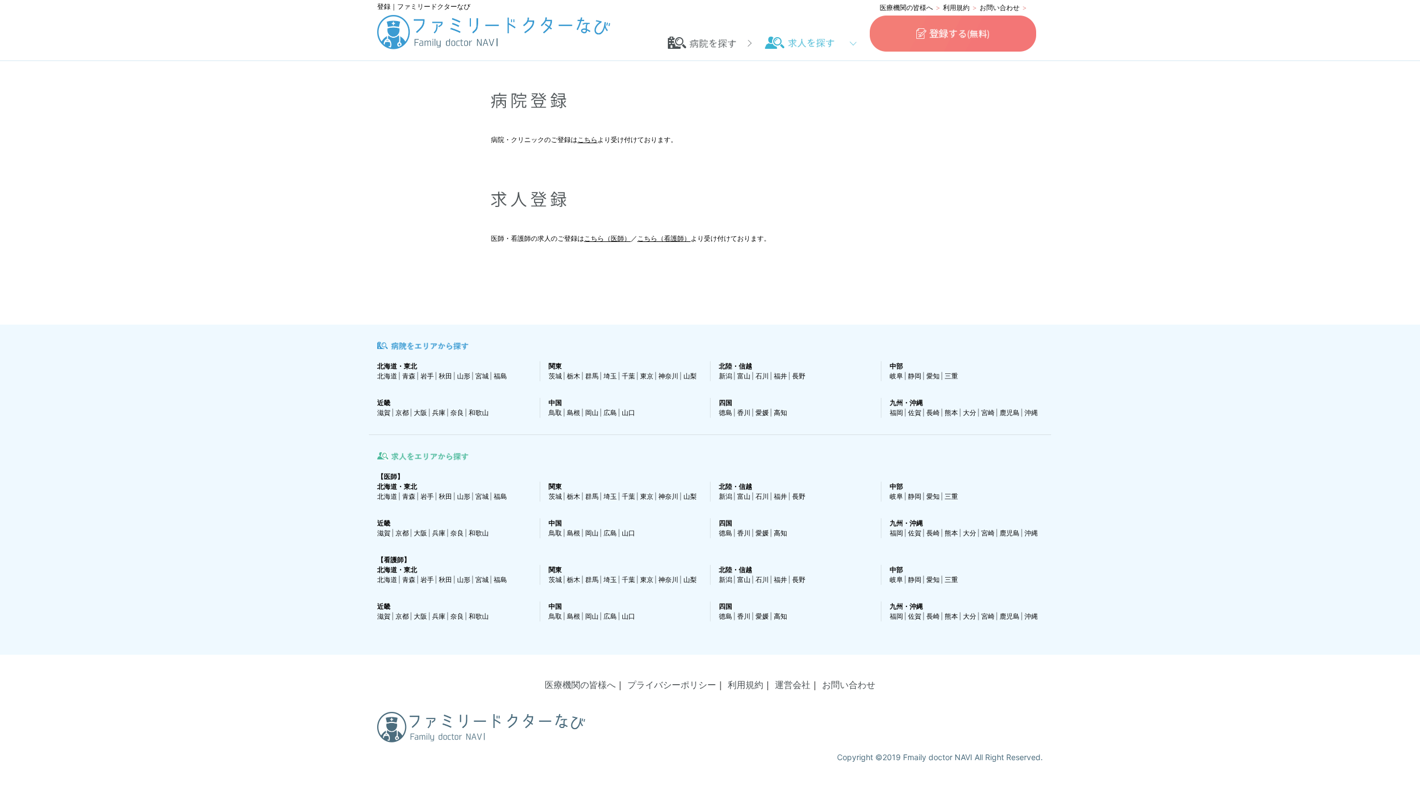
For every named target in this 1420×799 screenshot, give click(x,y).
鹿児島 (1010, 412)
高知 (780, 412)
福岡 (896, 412)
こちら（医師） (607, 238)
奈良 (457, 412)
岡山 (592, 412)
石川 (762, 376)
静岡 (914, 376)
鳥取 (555, 412)
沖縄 (1031, 412)
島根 (573, 412)
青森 (408, 376)
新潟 (725, 376)
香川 (743, 412)
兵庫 (438, 412)
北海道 (387, 376)
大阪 (420, 412)
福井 (780, 376)
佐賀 (914, 412)
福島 (500, 376)
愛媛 (762, 412)
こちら (587, 139)
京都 (402, 412)
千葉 (628, 376)
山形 (463, 376)
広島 (610, 412)
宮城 (482, 376)
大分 (969, 412)
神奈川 (668, 376)
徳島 (725, 412)
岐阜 (896, 376)
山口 (628, 412)
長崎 (933, 412)
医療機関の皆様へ (906, 7)
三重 (951, 376)
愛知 (933, 376)
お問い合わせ (1000, 7)
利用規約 (956, 7)
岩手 (427, 376)
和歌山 (479, 412)
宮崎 (988, 412)
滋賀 (383, 412)
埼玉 (610, 376)
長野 (798, 376)
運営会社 (792, 684)
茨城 (555, 376)
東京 (646, 376)
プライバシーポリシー (671, 684)
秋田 (445, 376)
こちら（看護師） (664, 238)
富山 (743, 376)
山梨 (690, 376)
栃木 (573, 376)
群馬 (592, 376)
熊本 (951, 412)
